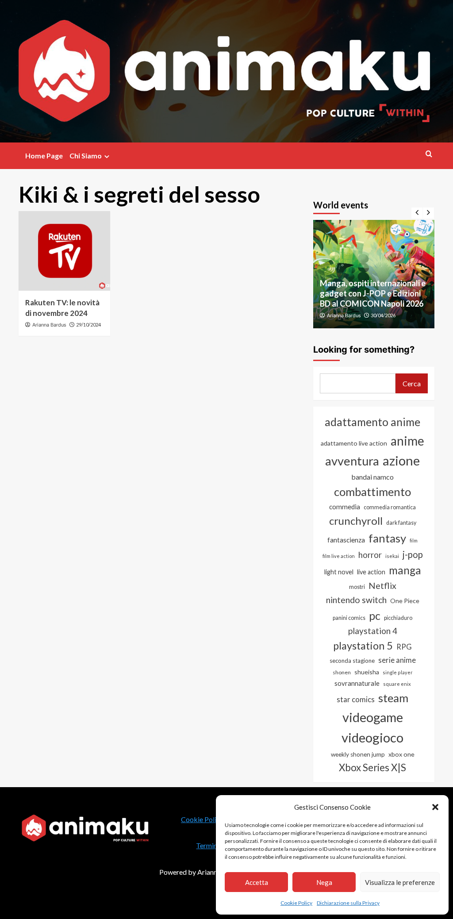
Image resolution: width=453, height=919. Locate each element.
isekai (392, 556)
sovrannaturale (357, 683)
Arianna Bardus (49, 325)
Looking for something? (364, 349)
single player (398, 672)
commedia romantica (390, 507)
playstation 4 (372, 631)
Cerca (412, 383)
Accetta (256, 882)
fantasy (387, 538)
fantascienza (346, 540)
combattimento (372, 491)
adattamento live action (354, 443)
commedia (344, 507)
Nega (324, 882)
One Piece (404, 600)
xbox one (401, 754)
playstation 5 (363, 645)
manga (405, 570)
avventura (352, 461)
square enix (397, 684)
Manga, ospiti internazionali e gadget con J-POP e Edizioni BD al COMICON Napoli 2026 (373, 293)
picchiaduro (398, 618)
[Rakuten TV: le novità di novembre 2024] (64, 251)
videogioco (372, 737)
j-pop (413, 554)
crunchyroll (356, 520)
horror (370, 555)
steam (393, 697)
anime (407, 440)
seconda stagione (352, 660)
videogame (372, 717)
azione (401, 460)
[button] (435, 807)
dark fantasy (401, 522)
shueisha (366, 672)
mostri (357, 586)
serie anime (397, 660)
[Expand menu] (107, 156)
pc (374, 615)
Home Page (44, 155)
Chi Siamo (85, 155)
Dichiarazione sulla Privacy (348, 903)
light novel (338, 572)
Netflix (382, 586)
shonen (342, 672)
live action (371, 572)
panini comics (349, 618)
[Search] (428, 153)
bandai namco (372, 477)
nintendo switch (356, 600)
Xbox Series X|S (372, 767)
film (414, 540)
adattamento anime (372, 421)
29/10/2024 (88, 324)
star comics (356, 699)
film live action (338, 556)
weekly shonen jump (358, 754)
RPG (404, 646)
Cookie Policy (296, 903)
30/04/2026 (383, 315)
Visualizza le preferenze (400, 882)
